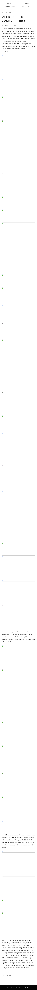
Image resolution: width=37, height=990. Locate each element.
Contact (21, 6)
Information (10, 6)
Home (9, 3)
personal (5, 25)
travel (14, 25)
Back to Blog (7, 975)
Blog (30, 6)
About (27, 3)
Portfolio (18, 3)
